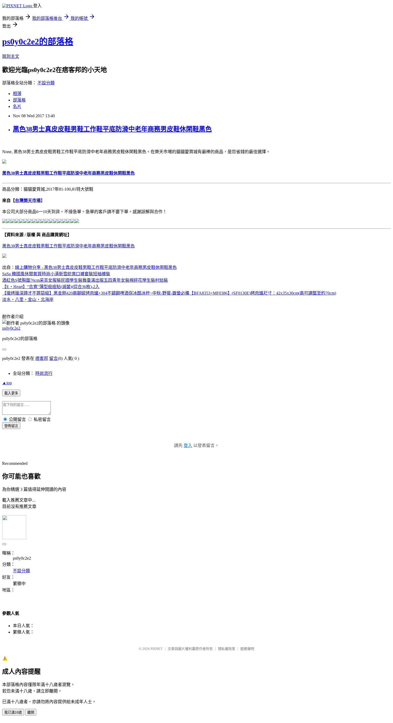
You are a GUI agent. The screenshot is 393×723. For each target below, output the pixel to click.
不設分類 (46, 83)
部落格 (19, 100)
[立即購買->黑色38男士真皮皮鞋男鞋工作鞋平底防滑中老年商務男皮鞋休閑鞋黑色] (4, 162)
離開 (30, 712)
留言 (53, 358)
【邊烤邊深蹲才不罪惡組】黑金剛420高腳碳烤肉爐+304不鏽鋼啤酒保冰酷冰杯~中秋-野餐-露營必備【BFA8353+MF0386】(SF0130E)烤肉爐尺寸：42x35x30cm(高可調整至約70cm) (169, 293)
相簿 (17, 93)
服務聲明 (247, 649)
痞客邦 (41, 358)
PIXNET (157, 649)
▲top (7, 383)
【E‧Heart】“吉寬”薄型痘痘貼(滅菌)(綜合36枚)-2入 (50, 286)
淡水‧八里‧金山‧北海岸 (27, 299)
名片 (17, 106)
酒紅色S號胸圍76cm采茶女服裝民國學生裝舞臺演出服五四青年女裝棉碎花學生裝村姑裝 (85, 280)
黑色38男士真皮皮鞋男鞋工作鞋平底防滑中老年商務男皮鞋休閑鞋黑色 (112, 129)
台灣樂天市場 (28, 200)
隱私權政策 (226, 649)
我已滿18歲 (13, 712)
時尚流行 (43, 373)
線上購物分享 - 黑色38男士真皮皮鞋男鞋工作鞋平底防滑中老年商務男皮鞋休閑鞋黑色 (96, 267)
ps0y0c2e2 (11, 328)
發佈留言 (11, 426)
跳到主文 (10, 56)
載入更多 (11, 393)
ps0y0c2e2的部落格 (37, 41)
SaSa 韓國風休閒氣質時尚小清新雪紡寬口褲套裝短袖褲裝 (56, 274)
